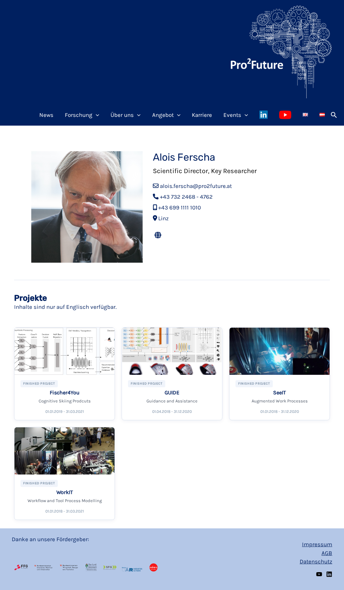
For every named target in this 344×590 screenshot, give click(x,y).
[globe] (158, 235)
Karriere (202, 114)
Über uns (122, 114)
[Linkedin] (329, 574)
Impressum (317, 544)
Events (232, 114)
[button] (334, 114)
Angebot (163, 114)
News (46, 114)
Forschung (78, 114)
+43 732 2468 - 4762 (186, 196)
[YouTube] (319, 574)
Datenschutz (316, 561)
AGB (326, 553)
